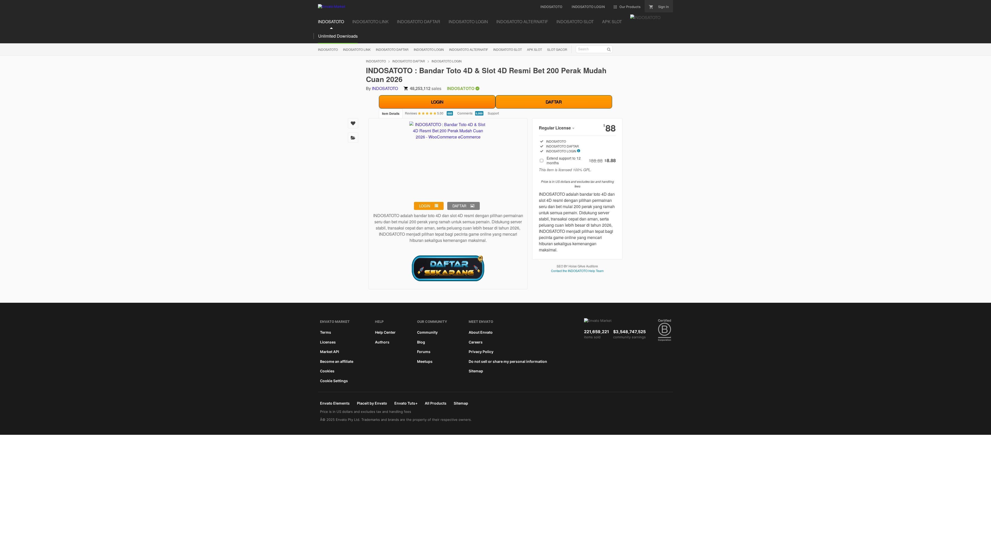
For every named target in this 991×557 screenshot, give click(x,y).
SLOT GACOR (557, 49)
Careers (476, 342)
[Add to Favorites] (353, 123)
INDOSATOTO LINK (370, 21)
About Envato (481, 332)
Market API (329, 351)
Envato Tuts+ (406, 403)
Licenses (328, 342)
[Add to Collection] (353, 138)
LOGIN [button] (424, 205)
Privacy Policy (481, 351)
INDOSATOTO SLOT (575, 21)
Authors (382, 342)
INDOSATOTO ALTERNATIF (522, 21)
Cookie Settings (334, 381)
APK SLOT (612, 21)
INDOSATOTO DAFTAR (418, 21)
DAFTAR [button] (459, 205)
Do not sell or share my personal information (508, 361)
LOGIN (437, 102)
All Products (435, 403)
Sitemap (476, 371)
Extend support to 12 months (581, 160)
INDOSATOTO (331, 21)
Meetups (425, 361)
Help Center (385, 332)
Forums (423, 351)
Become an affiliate (336, 361)
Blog (421, 342)
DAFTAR (554, 102)
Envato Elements (335, 403)
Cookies (327, 371)
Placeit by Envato (372, 403)
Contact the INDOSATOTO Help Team (577, 270)
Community (427, 332)
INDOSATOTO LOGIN (468, 21)
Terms (325, 332)
